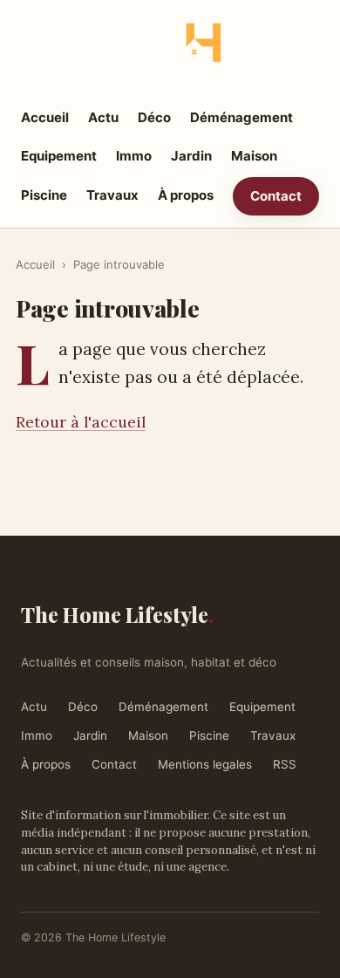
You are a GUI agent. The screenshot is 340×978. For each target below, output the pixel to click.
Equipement (59, 155)
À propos (186, 195)
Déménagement (241, 117)
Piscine (44, 195)
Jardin (191, 155)
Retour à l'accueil (81, 422)
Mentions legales (205, 764)
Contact (276, 196)
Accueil (45, 117)
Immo (134, 155)
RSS (284, 764)
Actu (103, 117)
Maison (254, 155)
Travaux (112, 195)
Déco (154, 117)
